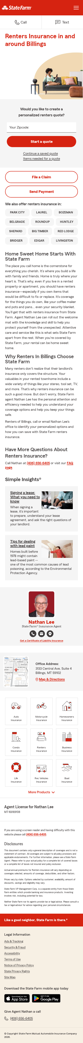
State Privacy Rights (17, 971)
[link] (21, 8)
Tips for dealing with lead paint (22, 543)
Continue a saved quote (40, 153)
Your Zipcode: (19, 127)
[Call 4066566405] (33, 633)
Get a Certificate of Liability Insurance (41, 640)
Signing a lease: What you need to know (25, 497)
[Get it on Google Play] (46, 998)
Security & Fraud (15, 947)
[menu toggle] (76, 8)
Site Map (10, 977)
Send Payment (41, 192)
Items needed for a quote (41, 158)
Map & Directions (52, 679)
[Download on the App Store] (17, 998)
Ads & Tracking (13, 941)
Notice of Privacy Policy (19, 965)
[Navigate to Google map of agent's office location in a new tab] (50, 633)
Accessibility (12, 953)
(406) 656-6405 (38, 463)
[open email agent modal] (41, 634)
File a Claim (41, 177)
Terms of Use (12, 959)
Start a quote (42, 141)
